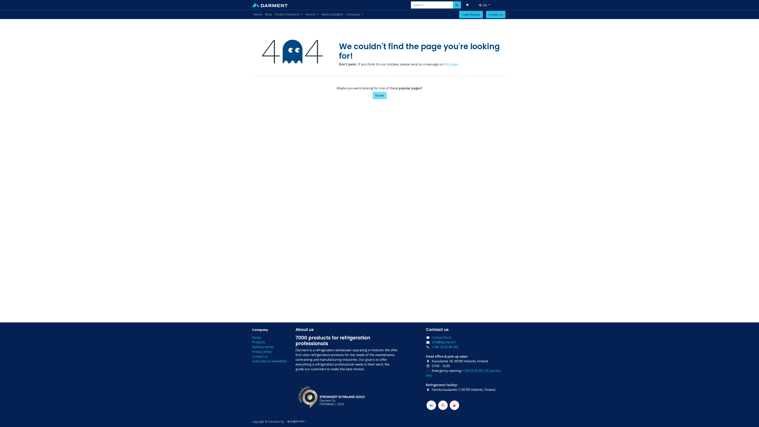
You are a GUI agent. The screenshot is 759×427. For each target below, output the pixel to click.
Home (379, 95)
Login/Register (471, 14)
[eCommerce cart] (468, 5)
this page (451, 64)
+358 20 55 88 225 (475, 370)
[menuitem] (257, 14)
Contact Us (496, 14)
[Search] (457, 5)
